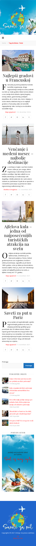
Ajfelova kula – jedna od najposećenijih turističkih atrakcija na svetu (18, 237)
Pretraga (5, 362)
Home (4, 43)
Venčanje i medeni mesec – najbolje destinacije (18, 155)
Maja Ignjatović (10, 112)
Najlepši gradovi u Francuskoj (18, 78)
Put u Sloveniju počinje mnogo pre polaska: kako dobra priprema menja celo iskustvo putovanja (20, 402)
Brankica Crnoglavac (10, 189)
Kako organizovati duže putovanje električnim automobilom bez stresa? (20, 390)
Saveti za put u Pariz (18, 315)
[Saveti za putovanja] (18, 17)
